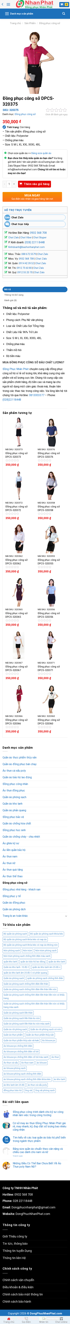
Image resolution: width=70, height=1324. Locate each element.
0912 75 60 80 (24, 268)
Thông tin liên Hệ (14, 1258)
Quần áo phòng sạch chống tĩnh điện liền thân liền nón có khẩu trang (34, 996)
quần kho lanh (10, 961)
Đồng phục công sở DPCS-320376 (49, 455)
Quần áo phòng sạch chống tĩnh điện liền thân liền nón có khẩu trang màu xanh (34, 1005)
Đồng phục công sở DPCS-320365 (16, 615)
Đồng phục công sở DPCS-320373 (16, 455)
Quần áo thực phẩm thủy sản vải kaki (21, 1040)
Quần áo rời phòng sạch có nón (45, 1029)
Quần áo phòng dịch (14, 909)
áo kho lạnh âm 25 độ (14, 1085)
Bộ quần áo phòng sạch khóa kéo (46, 933)
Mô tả (7, 289)
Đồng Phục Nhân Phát (16, 369)
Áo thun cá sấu (11, 1062)
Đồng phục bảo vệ (13, 817)
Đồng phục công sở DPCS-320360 (49, 721)
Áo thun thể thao (13, 876)
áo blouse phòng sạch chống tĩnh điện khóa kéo (27, 1079)
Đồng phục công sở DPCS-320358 (49, 508)
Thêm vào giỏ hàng (36, 184)
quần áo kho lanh (56, 961)
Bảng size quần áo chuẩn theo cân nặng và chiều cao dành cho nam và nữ (38, 1150)
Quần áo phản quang (14, 810)
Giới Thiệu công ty (15, 1236)
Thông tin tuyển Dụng (17, 1251)
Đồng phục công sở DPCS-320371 (49, 668)
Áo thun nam (10, 856)
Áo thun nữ (9, 863)
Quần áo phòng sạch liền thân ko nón (22, 1018)
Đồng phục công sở (49, 23)
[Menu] (8, 4)
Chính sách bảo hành (17, 1301)
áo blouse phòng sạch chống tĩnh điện (22, 1074)
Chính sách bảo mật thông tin (23, 1294)
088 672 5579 (28, 254)
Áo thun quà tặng (13, 869)
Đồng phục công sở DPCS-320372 (16, 508)
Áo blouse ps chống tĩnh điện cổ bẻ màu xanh (26, 1057)
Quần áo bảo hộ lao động (17, 777)
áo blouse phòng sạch (15, 1068)
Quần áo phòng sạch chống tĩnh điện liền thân (26, 984)
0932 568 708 (38, 232)
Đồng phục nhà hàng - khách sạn (21, 889)
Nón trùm (27, 950)
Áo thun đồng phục (14, 790)
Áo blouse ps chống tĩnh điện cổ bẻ (21, 1051)
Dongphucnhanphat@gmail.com (33, 1207)
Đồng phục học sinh (14, 830)
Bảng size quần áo (41, 153)
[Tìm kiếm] (63, 13)
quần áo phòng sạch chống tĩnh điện (45, 978)
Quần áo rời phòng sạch (15, 1029)
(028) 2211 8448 (35, 242)
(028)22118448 (12, 399)
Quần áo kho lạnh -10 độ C (16, 967)
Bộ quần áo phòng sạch (15, 933)
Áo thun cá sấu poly (14, 770)
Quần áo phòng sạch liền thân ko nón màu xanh (27, 1023)
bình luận (18, 1156)
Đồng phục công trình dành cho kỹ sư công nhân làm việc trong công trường (38, 1113)
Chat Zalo (17, 217)
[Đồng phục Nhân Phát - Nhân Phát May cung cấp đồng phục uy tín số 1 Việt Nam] (35, 4)
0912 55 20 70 (24, 272)
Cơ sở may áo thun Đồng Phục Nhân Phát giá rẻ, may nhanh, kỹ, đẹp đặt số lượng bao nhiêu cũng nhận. (39, 1126)
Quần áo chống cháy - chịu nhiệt (21, 836)
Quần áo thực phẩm (13, 1035)
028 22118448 (22, 1201)
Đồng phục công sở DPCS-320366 (16, 721)
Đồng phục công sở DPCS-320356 (49, 615)
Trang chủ (15, 23)
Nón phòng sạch (12, 950)
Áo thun (55, 1057)
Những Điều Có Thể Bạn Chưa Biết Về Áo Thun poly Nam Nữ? (37, 1165)
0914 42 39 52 (26, 263)
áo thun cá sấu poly (37, 1085)
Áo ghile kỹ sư (11, 843)
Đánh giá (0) (10, 300)
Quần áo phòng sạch (14, 797)
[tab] (35, 289)
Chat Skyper (40, 237)
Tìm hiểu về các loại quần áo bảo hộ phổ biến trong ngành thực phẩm (39, 1139)
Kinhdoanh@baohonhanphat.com (26, 247)
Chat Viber (26, 237)
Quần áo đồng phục (14, 902)
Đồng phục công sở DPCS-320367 (16, 668)
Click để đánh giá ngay (56, 114)
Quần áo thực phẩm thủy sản (20, 757)
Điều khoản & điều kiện (18, 1287)
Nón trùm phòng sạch (46, 950)
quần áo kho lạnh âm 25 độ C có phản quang (25, 972)
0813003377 (36, 395)
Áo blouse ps (48, 1040)
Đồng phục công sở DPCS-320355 (49, 561)
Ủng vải (28, 1090)
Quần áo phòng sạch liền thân (18, 1012)
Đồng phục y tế (12, 896)
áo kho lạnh (59, 1079)
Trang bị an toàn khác (15, 915)
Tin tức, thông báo (15, 1243)
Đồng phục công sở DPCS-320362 (16, 561)
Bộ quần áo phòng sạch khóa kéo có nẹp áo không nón (31, 945)
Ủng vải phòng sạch (45, 1090)
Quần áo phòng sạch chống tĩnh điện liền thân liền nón (30, 989)
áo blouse (42, 1062)
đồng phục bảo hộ (13, 1090)
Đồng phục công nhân (15, 784)
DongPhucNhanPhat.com (33, 1214)
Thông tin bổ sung (13, 295)
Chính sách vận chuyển (18, 1280)
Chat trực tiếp (20, 224)
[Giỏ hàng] (64, 4)
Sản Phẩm (30, 23)
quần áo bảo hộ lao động (32, 961)
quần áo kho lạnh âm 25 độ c (46, 967)
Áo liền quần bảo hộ (14, 850)
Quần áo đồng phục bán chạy (20, 764)
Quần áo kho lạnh (12, 803)
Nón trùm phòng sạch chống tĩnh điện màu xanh (27, 956)
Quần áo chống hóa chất (17, 823)
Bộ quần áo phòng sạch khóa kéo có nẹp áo (25, 939)
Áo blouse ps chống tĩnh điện (18, 1046)
